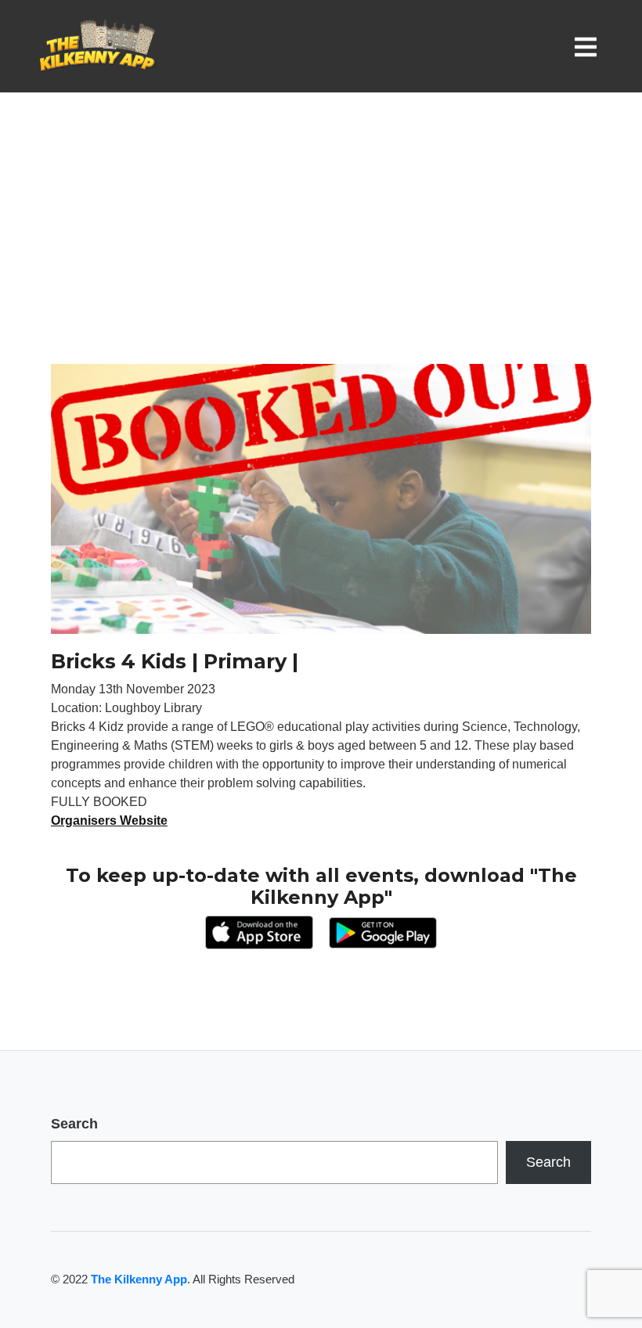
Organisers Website (109, 820)
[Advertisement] (321, 246)
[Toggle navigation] (589, 46)
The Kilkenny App (139, 1279)
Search (74, 1124)
